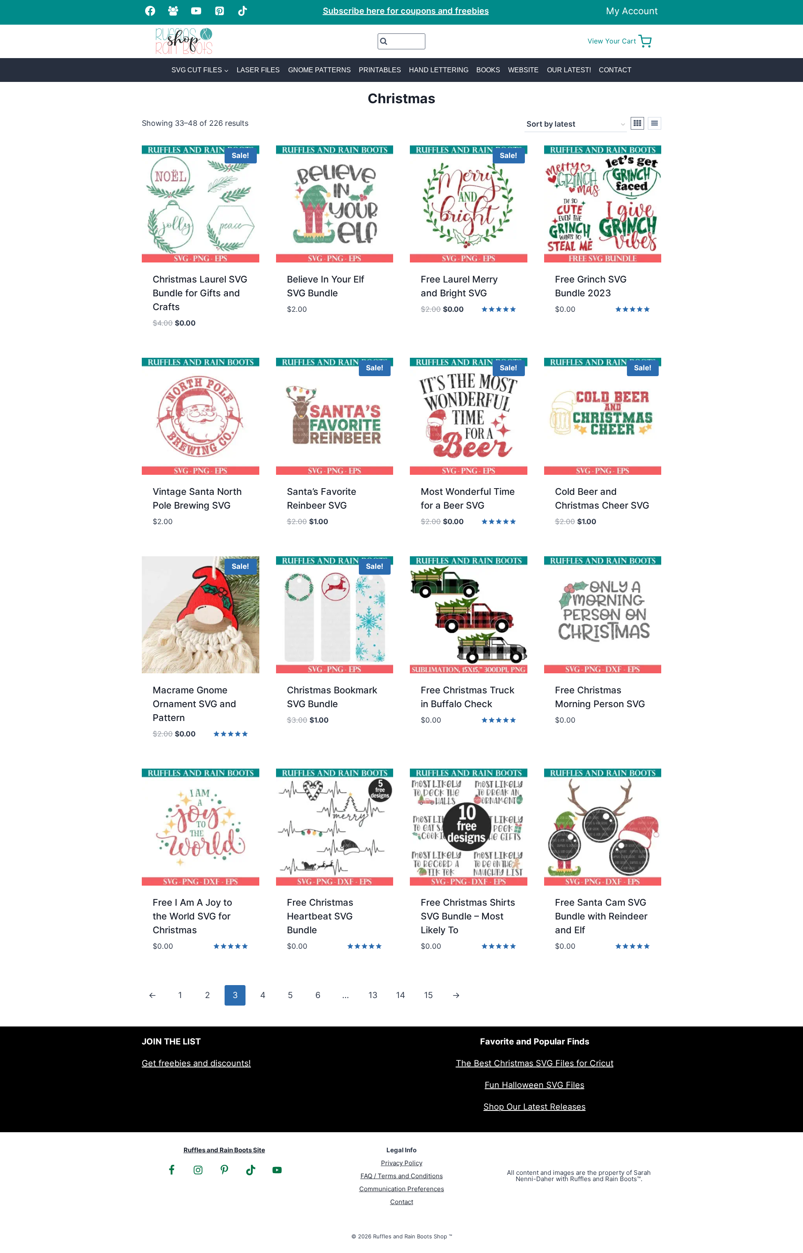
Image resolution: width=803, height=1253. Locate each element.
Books (488, 70)
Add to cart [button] (312, 334)
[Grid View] (637, 123)
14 (400, 995)
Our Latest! (569, 70)
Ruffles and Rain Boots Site (224, 1150)
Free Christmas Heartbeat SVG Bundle (320, 916)
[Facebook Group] (173, 11)
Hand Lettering (438, 70)
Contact (615, 70)
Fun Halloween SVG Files (534, 1085)
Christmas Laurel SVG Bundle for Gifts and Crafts (200, 293)
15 (428, 995)
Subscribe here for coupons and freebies (406, 11)
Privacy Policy (401, 1163)
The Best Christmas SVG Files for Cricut (535, 1063)
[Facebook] (150, 11)
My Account (632, 10)
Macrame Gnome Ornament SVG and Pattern (194, 704)
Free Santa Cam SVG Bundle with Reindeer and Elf (601, 916)
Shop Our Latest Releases (534, 1107)
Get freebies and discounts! (196, 1063)
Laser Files (258, 70)
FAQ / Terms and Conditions (402, 1176)
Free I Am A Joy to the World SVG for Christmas (192, 916)
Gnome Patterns (319, 70)
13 (373, 995)
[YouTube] (196, 11)
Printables (380, 70)
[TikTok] (243, 11)
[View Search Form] (402, 41)
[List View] (654, 123)
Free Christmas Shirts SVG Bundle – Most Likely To (468, 916)
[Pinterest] (220, 11)
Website (523, 70)
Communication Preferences (401, 1189)
